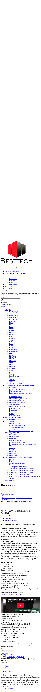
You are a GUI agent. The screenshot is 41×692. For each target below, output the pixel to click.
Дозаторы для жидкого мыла (19, 429)
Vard (10, 382)
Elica (11, 323)
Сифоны (12, 465)
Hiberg (11, 344)
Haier (11, 342)
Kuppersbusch (14, 351)
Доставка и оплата (11, 284)
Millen (11, 364)
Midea (11, 363)
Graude (11, 340)
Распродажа (9, 480)
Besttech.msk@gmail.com (13, 271)
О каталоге (9, 277)
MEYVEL (12, 361)
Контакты (8, 288)
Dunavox (12, 321)
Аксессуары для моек (17, 463)
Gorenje (12, 336)
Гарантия (12, 281)
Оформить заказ (7, 651)
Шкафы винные (15, 408)
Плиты (11, 414)
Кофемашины (14, 412)
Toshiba (12, 380)
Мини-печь (13, 455)
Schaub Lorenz (14, 376)
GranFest (12, 338)
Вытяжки (12, 387)
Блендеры (12, 438)
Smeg (11, 378)
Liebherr (12, 355)
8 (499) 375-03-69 (19, 273)
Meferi (11, 359)
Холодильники (14, 404)
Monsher (12, 366)
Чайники (12, 434)
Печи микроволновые (17, 389)
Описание (8, 518)
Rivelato (12, 372)
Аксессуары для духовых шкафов (21, 472)
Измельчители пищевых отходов (21, 431)
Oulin (11, 370)
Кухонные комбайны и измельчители (22, 444)
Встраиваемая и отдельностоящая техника (20, 385)
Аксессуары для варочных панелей (21, 468)
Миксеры (12, 446)
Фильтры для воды (16, 427)
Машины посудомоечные (18, 399)
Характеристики (11, 520)
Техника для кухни (12, 433)
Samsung (12, 374)
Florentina (12, 332)
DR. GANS (13, 319)
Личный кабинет (7, 304)
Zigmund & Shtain (15, 383)
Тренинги (8, 286)
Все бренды (13, 312)
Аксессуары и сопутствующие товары (18, 457)
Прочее (12, 461)
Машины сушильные (16, 400)
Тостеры (12, 448)
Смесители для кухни (17, 425)
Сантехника (9, 421)
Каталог (4, 306)
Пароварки (13, 410)
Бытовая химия (14, 459)
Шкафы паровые (15, 416)
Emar (11, 327)
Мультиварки (14, 436)
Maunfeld (12, 357)
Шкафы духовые (15, 391)
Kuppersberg (13, 349)
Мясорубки (13, 453)
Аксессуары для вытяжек (18, 467)
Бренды (8, 310)
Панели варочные (15, 397)
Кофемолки (13, 451)
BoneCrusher (13, 315)
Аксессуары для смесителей (19, 474)
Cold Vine (12, 317)
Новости (12, 282)
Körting (11, 346)
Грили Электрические (17, 442)
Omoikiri (12, 368)
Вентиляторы (14, 419)
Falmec (11, 330)
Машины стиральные (17, 402)
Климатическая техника (13, 417)
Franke (11, 334)
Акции (7, 290)
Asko (11, 313)
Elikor (11, 325)
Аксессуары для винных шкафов (21, 470)
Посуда (11, 450)
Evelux (11, 329)
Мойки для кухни (15, 423)
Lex (10, 353)
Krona (11, 347)
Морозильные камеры (17, 406)
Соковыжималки (15, 440)
